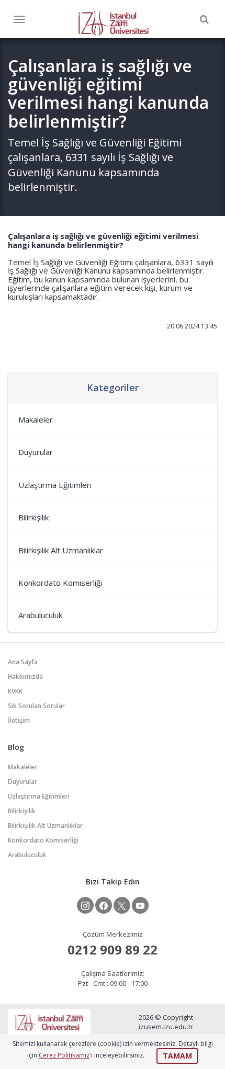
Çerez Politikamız (64, 1055)
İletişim (19, 720)
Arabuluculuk (40, 615)
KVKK (15, 691)
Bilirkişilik (33, 517)
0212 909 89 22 (113, 949)
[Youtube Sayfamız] (140, 905)
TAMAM (177, 1056)
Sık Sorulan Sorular (36, 705)
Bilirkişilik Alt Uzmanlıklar (60, 550)
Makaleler (35, 419)
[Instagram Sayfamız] (85, 905)
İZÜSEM (113, 21)
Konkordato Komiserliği (60, 582)
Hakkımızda (25, 676)
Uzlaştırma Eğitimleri (55, 485)
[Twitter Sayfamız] (122, 905)
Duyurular (35, 452)
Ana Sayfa (23, 661)
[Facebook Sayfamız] (103, 905)
